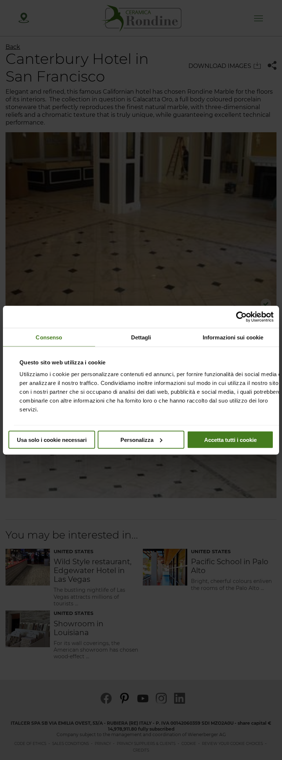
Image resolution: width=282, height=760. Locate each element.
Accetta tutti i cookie (230, 439)
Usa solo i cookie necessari (52, 439)
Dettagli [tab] (141, 337)
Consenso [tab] (49, 337)
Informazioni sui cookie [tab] (233, 337)
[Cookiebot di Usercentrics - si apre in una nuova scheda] (241, 316)
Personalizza (136, 439)
